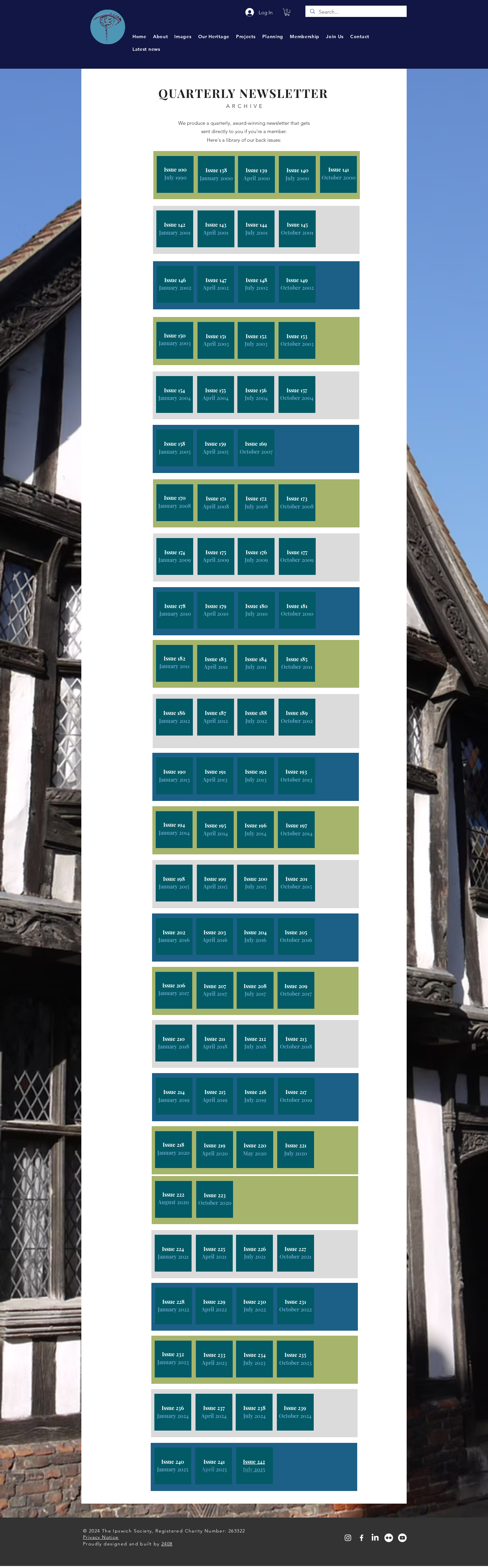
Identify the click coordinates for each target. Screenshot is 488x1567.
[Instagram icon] (348, 1537)
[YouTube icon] (402, 1537)
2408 (167, 1544)
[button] (287, 12)
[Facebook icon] (361, 1537)
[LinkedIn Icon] (375, 1537)
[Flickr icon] (388, 1537)
